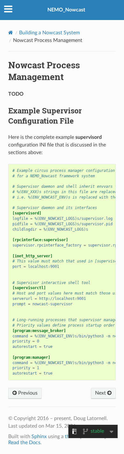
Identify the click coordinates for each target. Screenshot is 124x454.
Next (101, 393)
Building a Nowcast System (49, 32)
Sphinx (39, 436)
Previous (27, 393)
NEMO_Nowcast (66, 9)
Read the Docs (24, 442)
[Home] (10, 32)
